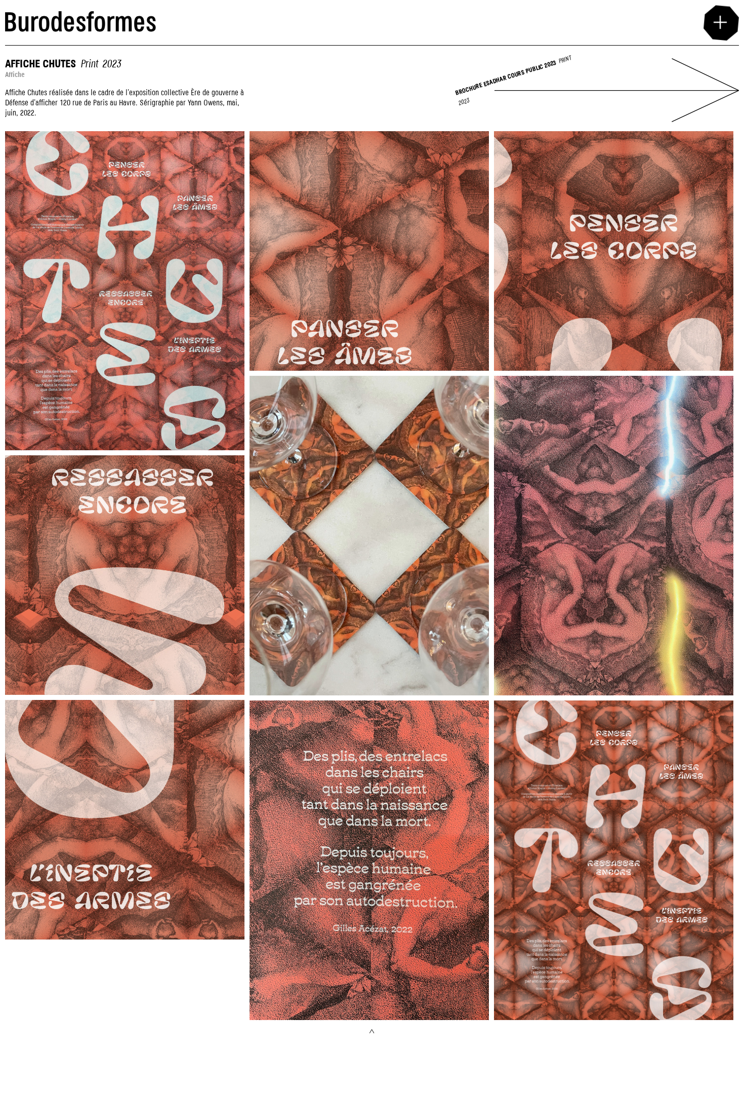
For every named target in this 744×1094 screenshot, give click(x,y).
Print (89, 64)
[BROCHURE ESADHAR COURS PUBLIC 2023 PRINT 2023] (616, 116)
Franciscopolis (269, 5)
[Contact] (720, 22)
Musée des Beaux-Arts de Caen (536, 5)
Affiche (14, 5)
